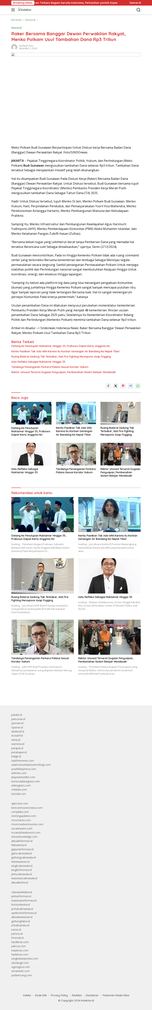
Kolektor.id (87, 1000)
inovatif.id (17, 735)
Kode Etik (41, 995)
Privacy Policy (59, 995)
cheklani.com (19, 789)
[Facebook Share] (108, 386)
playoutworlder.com (23, 777)
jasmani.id (17, 723)
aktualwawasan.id (21, 917)
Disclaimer (92, 995)
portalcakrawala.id (22, 909)
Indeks (27, 995)
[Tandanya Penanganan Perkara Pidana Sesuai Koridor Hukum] (76, 454)
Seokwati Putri (26, 45)
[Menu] (13, 10)
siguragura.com (20, 967)
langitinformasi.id (21, 870)
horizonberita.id (20, 904)
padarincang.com (21, 975)
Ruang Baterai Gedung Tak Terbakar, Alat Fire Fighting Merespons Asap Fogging (61, 356)
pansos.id (17, 933)
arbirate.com (19, 773)
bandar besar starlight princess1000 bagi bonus (39, 694)
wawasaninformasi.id (24, 900)
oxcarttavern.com (21, 828)
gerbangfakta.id (20, 921)
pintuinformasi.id (21, 896)
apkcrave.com (19, 803)
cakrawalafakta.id (21, 892)
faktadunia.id (19, 845)
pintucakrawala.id (21, 874)
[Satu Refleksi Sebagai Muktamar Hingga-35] (31, 454)
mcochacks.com (21, 820)
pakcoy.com (18, 946)
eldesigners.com (21, 785)
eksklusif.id (17, 731)
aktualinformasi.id (21, 841)
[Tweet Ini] (115, 386)
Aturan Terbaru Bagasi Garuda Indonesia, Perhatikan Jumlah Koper (56, 2)
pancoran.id (18, 719)
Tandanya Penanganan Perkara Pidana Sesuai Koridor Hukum (49, 367)
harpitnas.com (19, 950)
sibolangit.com (20, 963)
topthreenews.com (22, 760)
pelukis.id (16, 714)
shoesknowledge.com (24, 836)
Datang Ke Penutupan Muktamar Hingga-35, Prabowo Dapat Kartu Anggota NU (60, 346)
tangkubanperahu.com (24, 958)
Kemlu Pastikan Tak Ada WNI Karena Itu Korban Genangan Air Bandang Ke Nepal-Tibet (65, 351)
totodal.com (18, 794)
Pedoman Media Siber (116, 995)
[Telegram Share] (130, 386)
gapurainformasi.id (22, 849)
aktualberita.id (19, 882)
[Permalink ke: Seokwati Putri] (14, 47)
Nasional (16, 27)
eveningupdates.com (23, 816)
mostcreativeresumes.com (27, 824)
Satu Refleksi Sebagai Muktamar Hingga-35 (38, 361)
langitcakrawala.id (21, 866)
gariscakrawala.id (21, 853)
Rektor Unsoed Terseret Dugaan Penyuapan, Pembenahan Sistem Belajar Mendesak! (63, 372)
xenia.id (15, 740)
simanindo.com (20, 971)
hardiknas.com (20, 942)
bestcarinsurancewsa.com (26, 807)
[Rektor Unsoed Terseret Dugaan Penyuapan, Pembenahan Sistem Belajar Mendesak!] (120, 454)
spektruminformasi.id (24, 913)
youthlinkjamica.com (23, 769)
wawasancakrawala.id (24, 878)
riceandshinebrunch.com (25, 832)
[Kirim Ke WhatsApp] (138, 386)
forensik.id (17, 938)
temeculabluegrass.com (25, 781)
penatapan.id (19, 752)
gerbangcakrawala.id (23, 857)
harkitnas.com (19, 954)
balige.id (16, 756)
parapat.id (17, 748)
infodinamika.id (20, 925)
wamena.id (17, 744)
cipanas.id (17, 727)
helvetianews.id (20, 861)
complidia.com (20, 812)
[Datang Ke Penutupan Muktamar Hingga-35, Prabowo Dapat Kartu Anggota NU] (31, 413)
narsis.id (16, 929)
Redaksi (77, 995)
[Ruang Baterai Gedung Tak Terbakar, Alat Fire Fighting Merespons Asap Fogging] (120, 413)
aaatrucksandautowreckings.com (31, 764)
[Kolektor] (24, 10)
